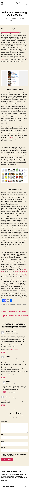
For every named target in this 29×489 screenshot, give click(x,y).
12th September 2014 (19, 18)
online (14, 304)
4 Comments (15, 21)
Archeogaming (5, 263)
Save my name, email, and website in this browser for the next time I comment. (15, 455)
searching (19, 304)
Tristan (9, 18)
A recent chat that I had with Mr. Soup (10, 32)
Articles (14, 9)
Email (3, 441)
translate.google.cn (13, 349)
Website (3, 447)
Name (3, 434)
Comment (4, 421)
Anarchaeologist (14, 3)
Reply (3, 352)
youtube (24, 304)
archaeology (6, 304)
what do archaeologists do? (21, 271)
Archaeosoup (11, 137)
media (11, 304)
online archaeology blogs (21, 275)
